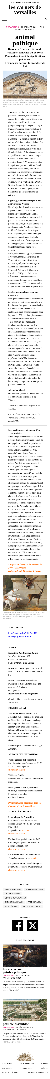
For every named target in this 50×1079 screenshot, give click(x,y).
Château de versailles (37, 1072)
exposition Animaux (14, 902)
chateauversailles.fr (16, 769)
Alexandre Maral (25, 30)
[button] (46, 18)
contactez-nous (27, 1064)
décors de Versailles (15, 898)
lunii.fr (34, 857)
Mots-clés (7, 1068)
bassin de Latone (13, 890)
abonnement (7, 1064)
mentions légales (10, 1072)
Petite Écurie (11, 906)
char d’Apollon (12, 894)
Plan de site (26, 1068)
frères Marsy (34, 902)
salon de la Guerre (31, 906)
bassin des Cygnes (34, 890)
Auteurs (45, 1064)
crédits (44, 1068)
